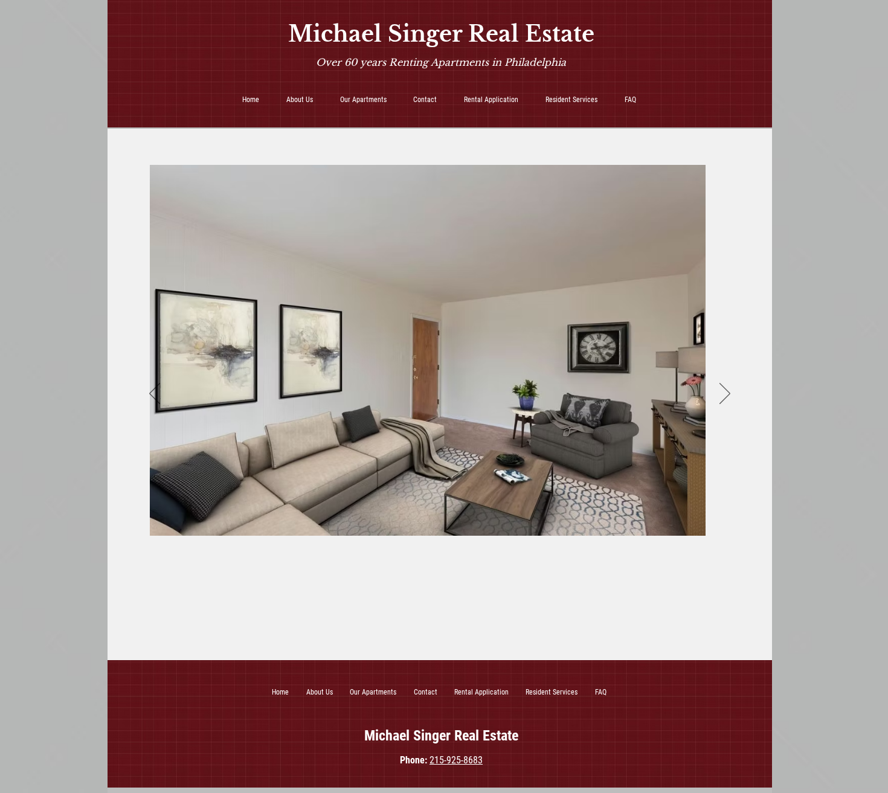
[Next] (724, 394)
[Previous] (154, 394)
